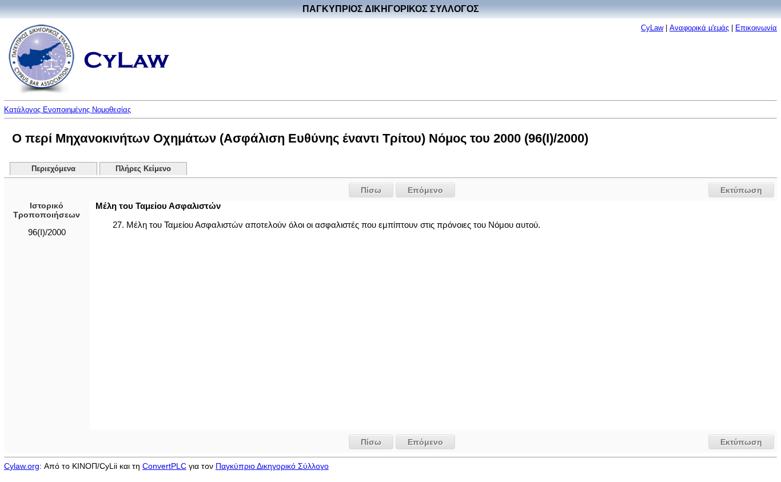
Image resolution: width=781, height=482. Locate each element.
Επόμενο (425, 190)
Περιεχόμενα (53, 169)
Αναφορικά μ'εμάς (699, 27)
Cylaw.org (21, 466)
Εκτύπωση (741, 190)
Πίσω (371, 190)
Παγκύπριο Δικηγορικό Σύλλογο (272, 466)
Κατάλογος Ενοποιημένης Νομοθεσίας (67, 109)
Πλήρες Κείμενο (143, 169)
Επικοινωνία (756, 27)
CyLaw (652, 27)
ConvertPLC (164, 466)
